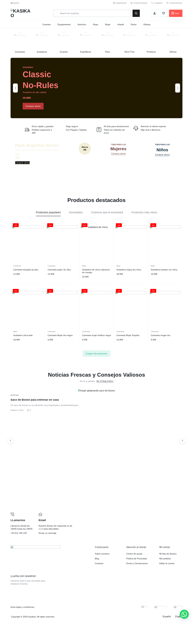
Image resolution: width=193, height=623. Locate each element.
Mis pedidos (165, 558)
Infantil (120, 24)
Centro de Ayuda (140, 3)
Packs (133, 24)
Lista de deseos (175, 3)
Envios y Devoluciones (137, 563)
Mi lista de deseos (168, 554)
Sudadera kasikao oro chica (164, 269)
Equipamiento (64, 24)
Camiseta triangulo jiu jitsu (25, 269)
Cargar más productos (96, 353)
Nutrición (82, 24)
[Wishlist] (163, 13)
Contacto (99, 563)
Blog (97, 558)
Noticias (15, 395)
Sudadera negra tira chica (128, 269)
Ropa (95, 24)
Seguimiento (121, 3)
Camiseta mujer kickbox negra (96, 335)
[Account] (154, 13)
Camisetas (17, 266)
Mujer (108, 24)
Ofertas (146, 24)
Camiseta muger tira (160, 335)
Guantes (47, 24)
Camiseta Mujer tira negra (60, 335)
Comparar (158, 3)
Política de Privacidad (136, 558)
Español (167, 616)
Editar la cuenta (166, 563)
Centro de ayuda (134, 554)
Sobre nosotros (102, 554)
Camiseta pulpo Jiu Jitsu (59, 269)
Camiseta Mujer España (127, 335)
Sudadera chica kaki (23, 335)
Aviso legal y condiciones (22, 607)
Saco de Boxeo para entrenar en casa (35, 399)
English (178, 616)
